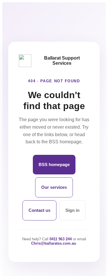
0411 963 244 (61, 239)
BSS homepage (54, 164)
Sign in (72, 210)
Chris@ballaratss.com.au (53, 243)
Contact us (39, 210)
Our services (54, 187)
